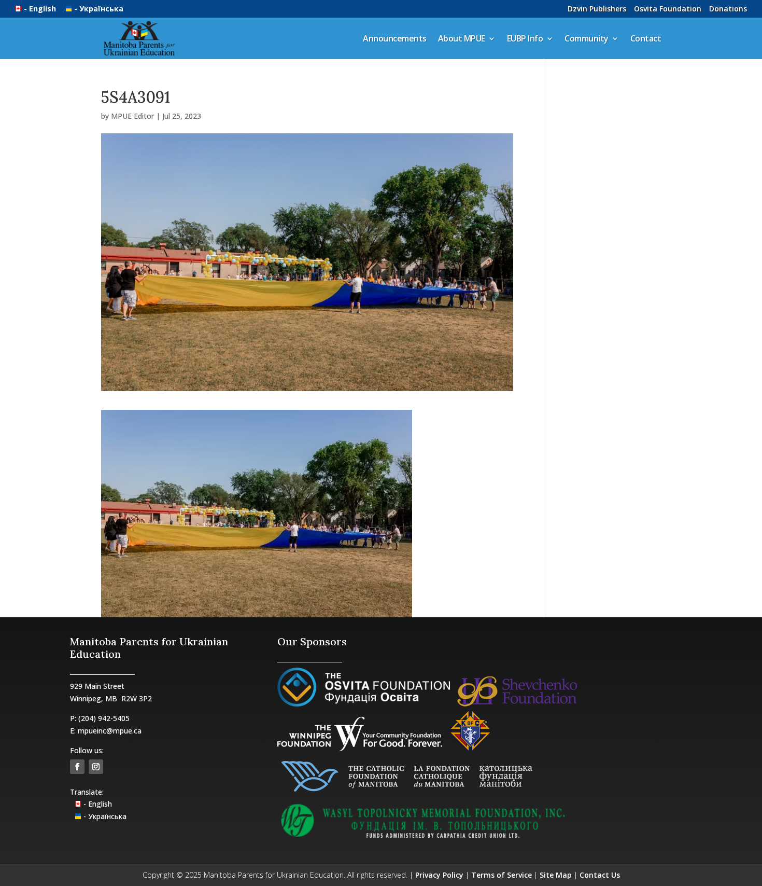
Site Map (556, 875)
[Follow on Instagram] (96, 766)
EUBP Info (525, 38)
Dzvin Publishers (597, 8)
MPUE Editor (132, 116)
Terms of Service (501, 875)
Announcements (395, 38)
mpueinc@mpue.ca (110, 731)
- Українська (98, 8)
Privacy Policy (439, 875)
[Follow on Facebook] (77, 766)
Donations (728, 8)
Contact (645, 38)
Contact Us (600, 875)
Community (587, 38)
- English (41, 8)
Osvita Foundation (667, 8)
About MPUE (461, 38)
